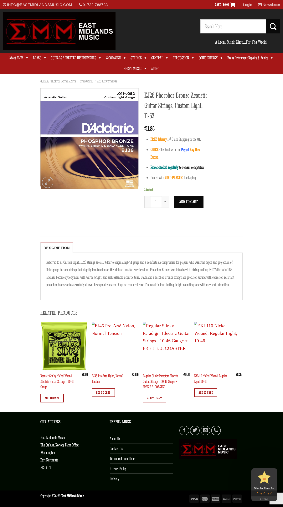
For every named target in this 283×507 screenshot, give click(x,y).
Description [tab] (57, 248)
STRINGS (136, 58)
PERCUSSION (181, 58)
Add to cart (188, 201)
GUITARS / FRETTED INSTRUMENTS (73, 58)
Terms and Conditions (122, 458)
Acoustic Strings (107, 81)
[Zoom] (47, 182)
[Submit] (273, 26)
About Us (115, 438)
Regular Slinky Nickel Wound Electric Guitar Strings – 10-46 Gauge (57, 381)
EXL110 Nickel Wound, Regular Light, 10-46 (210, 378)
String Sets (86, 81)
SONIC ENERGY (208, 58)
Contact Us (116, 448)
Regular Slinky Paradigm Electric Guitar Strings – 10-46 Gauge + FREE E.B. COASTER (160, 381)
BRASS (37, 58)
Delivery (114, 478)
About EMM (16, 58)
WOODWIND (113, 58)
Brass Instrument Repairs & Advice (247, 58)
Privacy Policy (118, 468)
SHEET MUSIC (133, 68)
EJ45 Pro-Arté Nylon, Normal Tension (107, 378)
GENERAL (157, 58)
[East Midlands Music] (59, 31)
